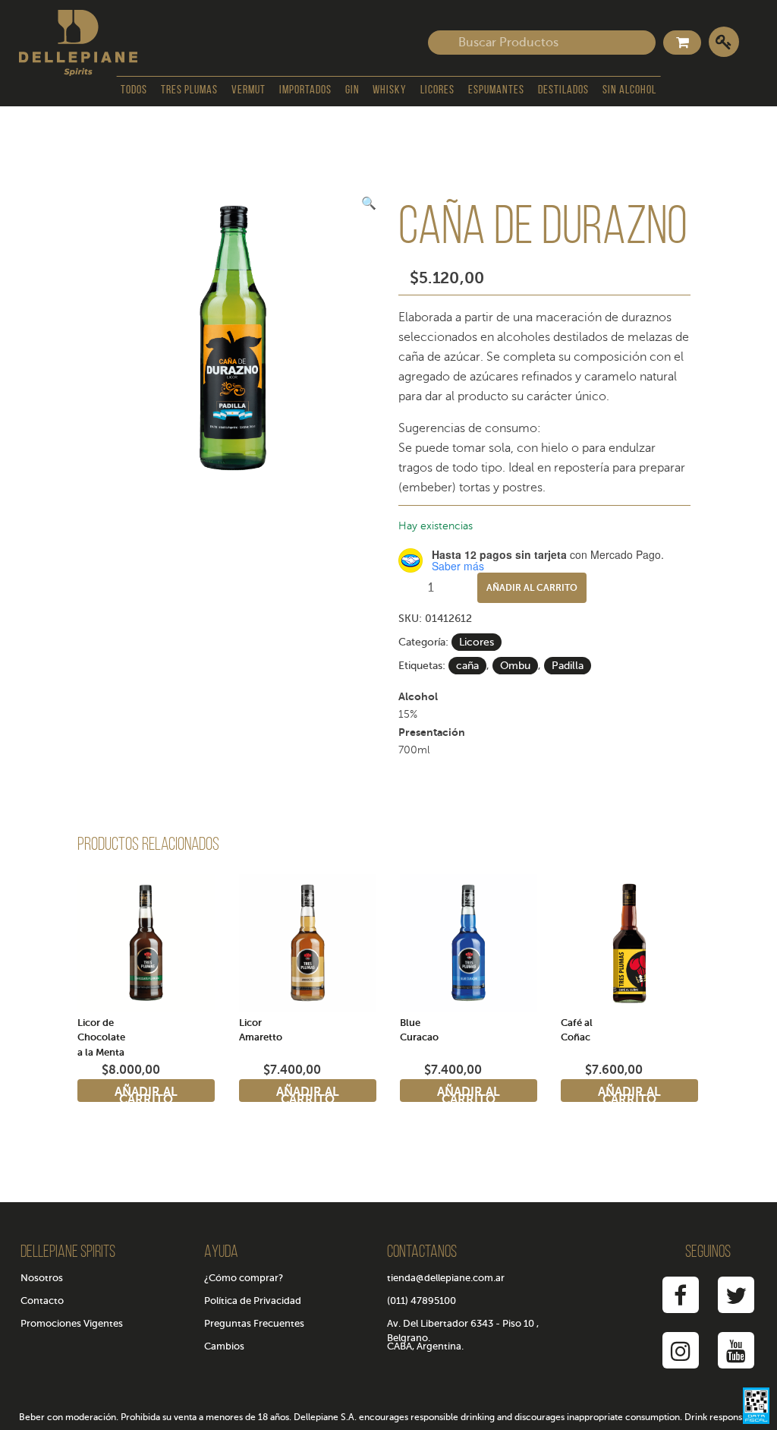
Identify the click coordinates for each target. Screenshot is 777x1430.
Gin (352, 90)
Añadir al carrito (531, 587)
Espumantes (496, 90)
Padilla (568, 665)
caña (467, 665)
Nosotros (41, 1277)
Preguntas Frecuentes (254, 1323)
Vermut (248, 90)
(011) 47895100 (421, 1300)
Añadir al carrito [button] (146, 1093)
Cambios (224, 1346)
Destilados (563, 90)
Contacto (42, 1300)
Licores (437, 90)
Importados (305, 90)
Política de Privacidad (252, 1300)
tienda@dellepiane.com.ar (446, 1277)
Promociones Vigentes (71, 1323)
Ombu (515, 665)
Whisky (390, 90)
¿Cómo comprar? (243, 1277)
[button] (368, 203)
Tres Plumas (189, 90)
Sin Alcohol (629, 90)
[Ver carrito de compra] (682, 43)
